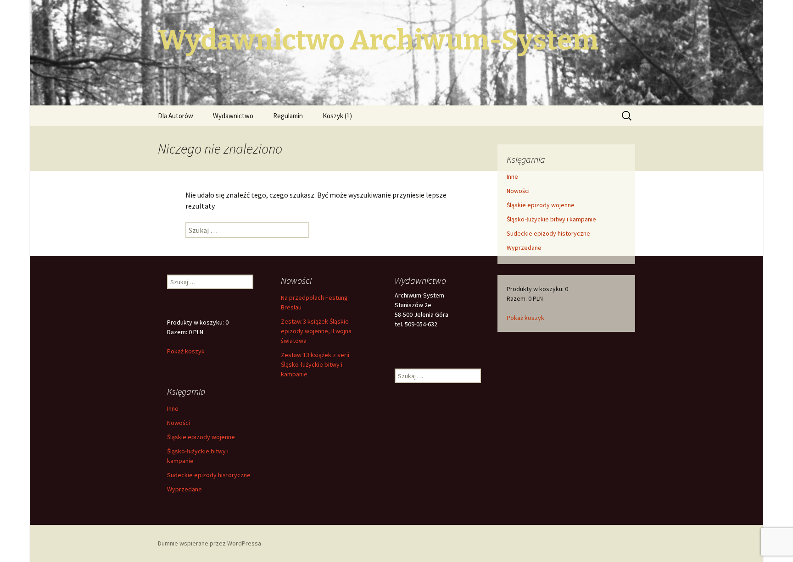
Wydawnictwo (233, 115)
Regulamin (288, 115)
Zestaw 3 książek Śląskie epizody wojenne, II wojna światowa (316, 331)
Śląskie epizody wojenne (541, 205)
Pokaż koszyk (525, 318)
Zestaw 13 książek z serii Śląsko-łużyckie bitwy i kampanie (315, 364)
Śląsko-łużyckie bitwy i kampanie (551, 219)
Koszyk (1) (337, 115)
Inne (512, 176)
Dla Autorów (175, 115)
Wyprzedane (524, 247)
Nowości (518, 191)
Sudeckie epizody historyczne (548, 233)
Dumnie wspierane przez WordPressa (209, 543)
